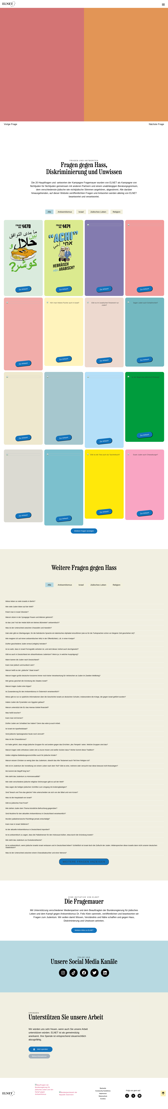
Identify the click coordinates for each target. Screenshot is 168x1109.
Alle (49, 212)
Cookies (103, 1098)
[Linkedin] (105, 973)
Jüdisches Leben (98, 212)
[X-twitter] (133, 1096)
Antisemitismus (65, 212)
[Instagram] (63, 973)
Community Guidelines (103, 1091)
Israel (81, 212)
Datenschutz (103, 1096)
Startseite (103, 1088)
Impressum (103, 1093)
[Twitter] (94, 973)
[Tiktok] (73, 973)
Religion (116, 212)
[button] (163, 4)
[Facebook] (84, 973)
